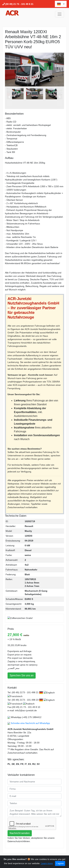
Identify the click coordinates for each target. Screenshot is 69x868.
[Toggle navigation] (59, 14)
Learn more (47, 863)
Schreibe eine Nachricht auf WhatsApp (30, 723)
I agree (60, 863)
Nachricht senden (20, 833)
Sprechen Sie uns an (22, 675)
